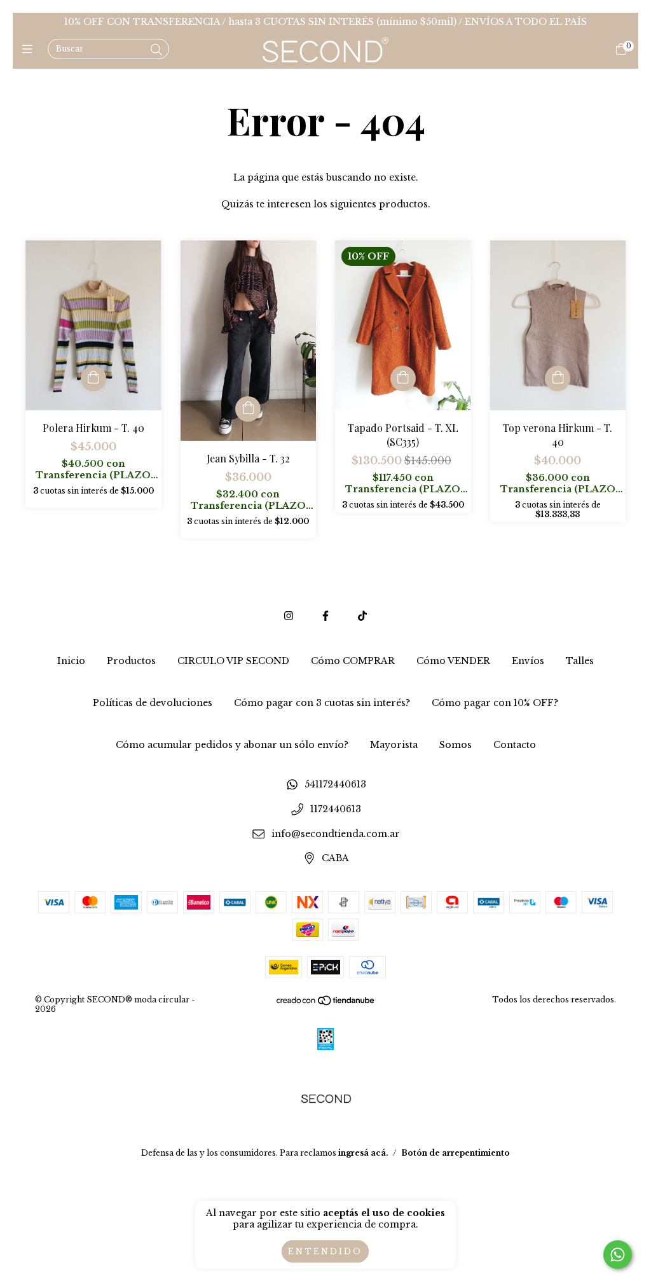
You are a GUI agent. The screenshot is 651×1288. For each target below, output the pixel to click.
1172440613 (335, 809)
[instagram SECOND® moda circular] (288, 615)
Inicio (71, 661)
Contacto (514, 745)
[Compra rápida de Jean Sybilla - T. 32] (248, 409)
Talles (580, 661)
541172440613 (335, 785)
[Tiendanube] (326, 1003)
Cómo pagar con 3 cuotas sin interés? (322, 703)
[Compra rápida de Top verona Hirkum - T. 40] (557, 378)
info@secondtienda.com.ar (335, 834)
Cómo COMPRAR (353, 661)
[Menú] (30, 49)
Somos (455, 745)
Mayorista (394, 745)
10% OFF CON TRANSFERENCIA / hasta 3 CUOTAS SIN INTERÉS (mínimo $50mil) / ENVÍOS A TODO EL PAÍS (325, 21)
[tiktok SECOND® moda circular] (362, 615)
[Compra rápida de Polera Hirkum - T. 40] (93, 378)
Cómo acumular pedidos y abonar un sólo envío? (232, 745)
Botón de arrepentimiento (455, 1153)
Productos (131, 661)
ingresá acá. (363, 1153)
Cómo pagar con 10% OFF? (495, 703)
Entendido (325, 1251)
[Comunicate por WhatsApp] (617, 1254)
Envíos (528, 661)
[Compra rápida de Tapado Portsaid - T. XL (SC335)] (403, 378)
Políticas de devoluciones (152, 703)
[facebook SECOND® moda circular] (325, 615)
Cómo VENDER (453, 661)
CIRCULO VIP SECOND (233, 661)
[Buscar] (156, 50)
